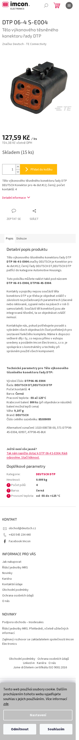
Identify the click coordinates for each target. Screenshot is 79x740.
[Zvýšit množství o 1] (18, 166)
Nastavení (38, 715)
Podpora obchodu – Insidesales (23, 622)
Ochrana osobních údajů (18, 595)
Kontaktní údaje (12, 584)
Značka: (24, 44)
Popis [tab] (9, 238)
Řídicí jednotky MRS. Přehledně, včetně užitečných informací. (35, 631)
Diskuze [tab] (21, 238)
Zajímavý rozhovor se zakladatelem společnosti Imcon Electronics (38, 641)
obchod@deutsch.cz (22, 528)
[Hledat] (46, 5)
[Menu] (69, 5)
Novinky (7, 573)
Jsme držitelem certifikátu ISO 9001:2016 (40, 667)
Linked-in (29, 663)
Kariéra (7, 579)
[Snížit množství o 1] (18, 171)
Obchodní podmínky (15, 590)
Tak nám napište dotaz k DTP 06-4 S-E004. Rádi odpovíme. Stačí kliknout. (37, 455)
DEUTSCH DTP (46, 474)
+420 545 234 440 (20, 535)
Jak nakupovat (11, 562)
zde (6, 703)
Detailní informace (14, 198)
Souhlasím (56, 729)
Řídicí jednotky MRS (15, 567)
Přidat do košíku (41, 169)
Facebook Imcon (20, 541)
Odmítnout (20, 729)
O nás (6, 601)
